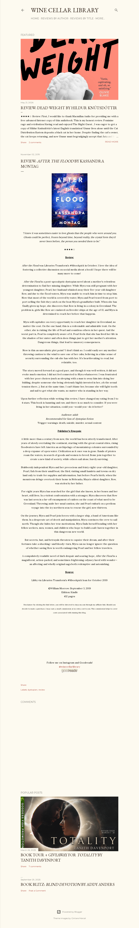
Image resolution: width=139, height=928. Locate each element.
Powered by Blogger (72, 912)
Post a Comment (37, 890)
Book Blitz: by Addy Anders (68, 884)
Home (35, 18)
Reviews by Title (82, 18)
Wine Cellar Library (64, 10)
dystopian (32, 689)
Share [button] (23, 142)
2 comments (35, 142)
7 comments (35, 866)
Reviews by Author (54, 18)
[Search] (116, 9)
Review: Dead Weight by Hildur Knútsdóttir (69, 107)
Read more (111, 141)
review (41, 689)
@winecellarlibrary (69, 666)
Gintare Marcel (78, 918)
